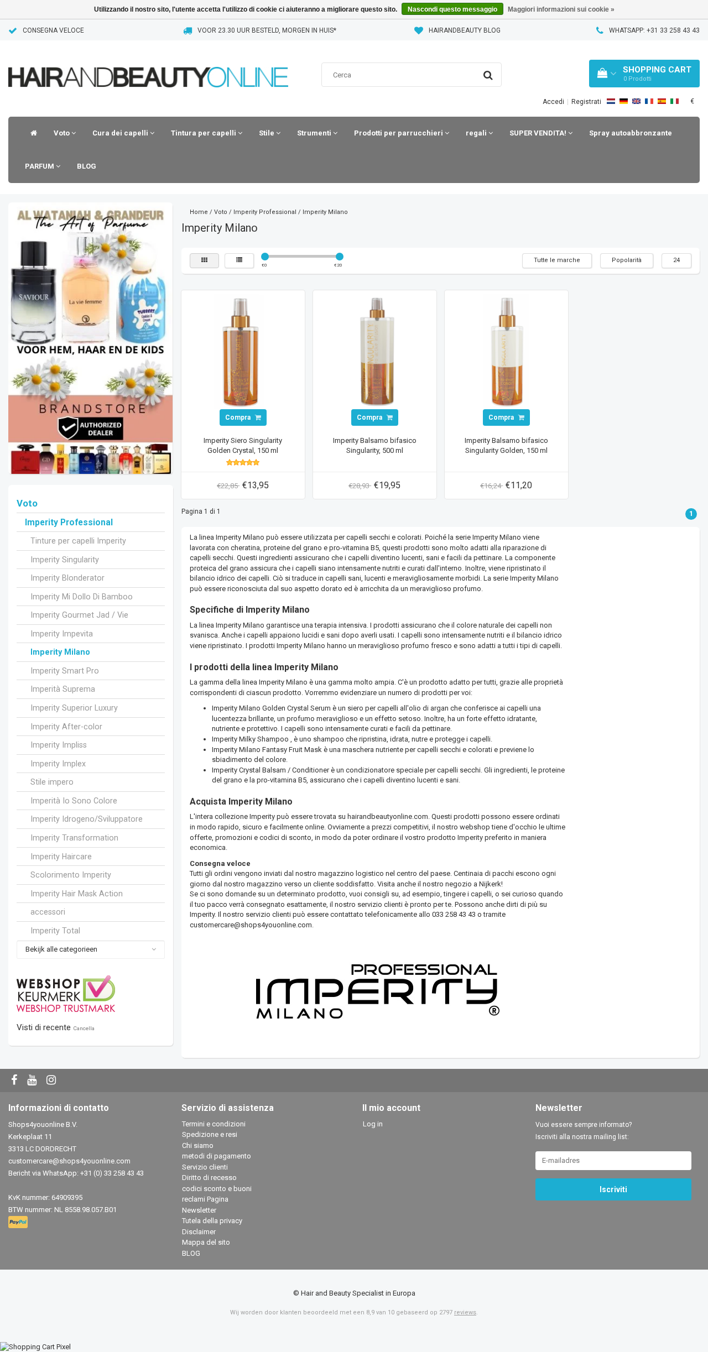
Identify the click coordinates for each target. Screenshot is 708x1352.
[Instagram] (52, 1080)
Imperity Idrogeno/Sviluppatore (86, 819)
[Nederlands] (611, 101)
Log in (373, 1124)
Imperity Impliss (58, 744)
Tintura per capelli (204, 133)
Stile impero (52, 781)
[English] (636, 101)
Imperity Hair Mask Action (76, 893)
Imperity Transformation (74, 837)
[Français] (649, 101)
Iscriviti (613, 1189)
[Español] (662, 101)
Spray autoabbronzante (630, 133)
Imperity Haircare (61, 856)
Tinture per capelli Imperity (78, 540)
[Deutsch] (624, 101)
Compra (238, 417)
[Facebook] (15, 1080)
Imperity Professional (69, 523)
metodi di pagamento (216, 1156)
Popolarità (627, 260)
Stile (267, 133)
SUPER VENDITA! (538, 133)
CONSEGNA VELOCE (53, 30)
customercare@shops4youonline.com (69, 1161)
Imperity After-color (66, 726)
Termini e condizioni (214, 1124)
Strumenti (315, 133)
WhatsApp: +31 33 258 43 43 (654, 30)
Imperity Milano (60, 652)
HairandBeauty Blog (465, 30)
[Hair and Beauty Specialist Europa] (148, 63)
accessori (47, 911)
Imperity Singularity (64, 559)
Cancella (84, 1028)
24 (676, 260)
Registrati (586, 102)
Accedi (553, 102)
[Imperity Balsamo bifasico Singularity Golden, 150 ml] (506, 351)
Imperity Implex (58, 763)
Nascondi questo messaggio (452, 9)
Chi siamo (198, 1145)
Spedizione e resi (209, 1134)
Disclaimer (199, 1232)
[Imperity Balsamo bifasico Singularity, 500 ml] (374, 351)
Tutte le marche (557, 260)
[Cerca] (488, 75)
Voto (62, 133)
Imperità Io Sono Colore (73, 800)
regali (477, 133)
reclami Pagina (205, 1199)
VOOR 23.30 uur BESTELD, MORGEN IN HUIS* (266, 30)
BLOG (86, 166)
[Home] (31, 133)
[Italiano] (674, 101)
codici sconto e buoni (217, 1188)
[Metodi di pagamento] (19, 1222)
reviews (465, 1312)
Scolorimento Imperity (70, 874)
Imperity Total (55, 930)
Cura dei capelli (121, 133)
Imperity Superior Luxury (74, 707)
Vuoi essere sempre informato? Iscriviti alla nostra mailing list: (583, 1131)
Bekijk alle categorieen (61, 949)
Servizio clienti (205, 1167)
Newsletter (199, 1210)
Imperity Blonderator (67, 577)
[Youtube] (33, 1080)
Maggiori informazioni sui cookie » (561, 9)
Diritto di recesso (209, 1177)
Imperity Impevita (61, 633)
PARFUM (40, 166)
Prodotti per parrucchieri (399, 133)
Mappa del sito (206, 1242)
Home (199, 212)
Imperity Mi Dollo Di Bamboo (81, 596)
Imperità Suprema (62, 689)
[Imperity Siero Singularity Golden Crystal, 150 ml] (242, 351)
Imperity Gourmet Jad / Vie (79, 614)
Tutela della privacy (212, 1221)
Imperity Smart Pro (64, 670)
